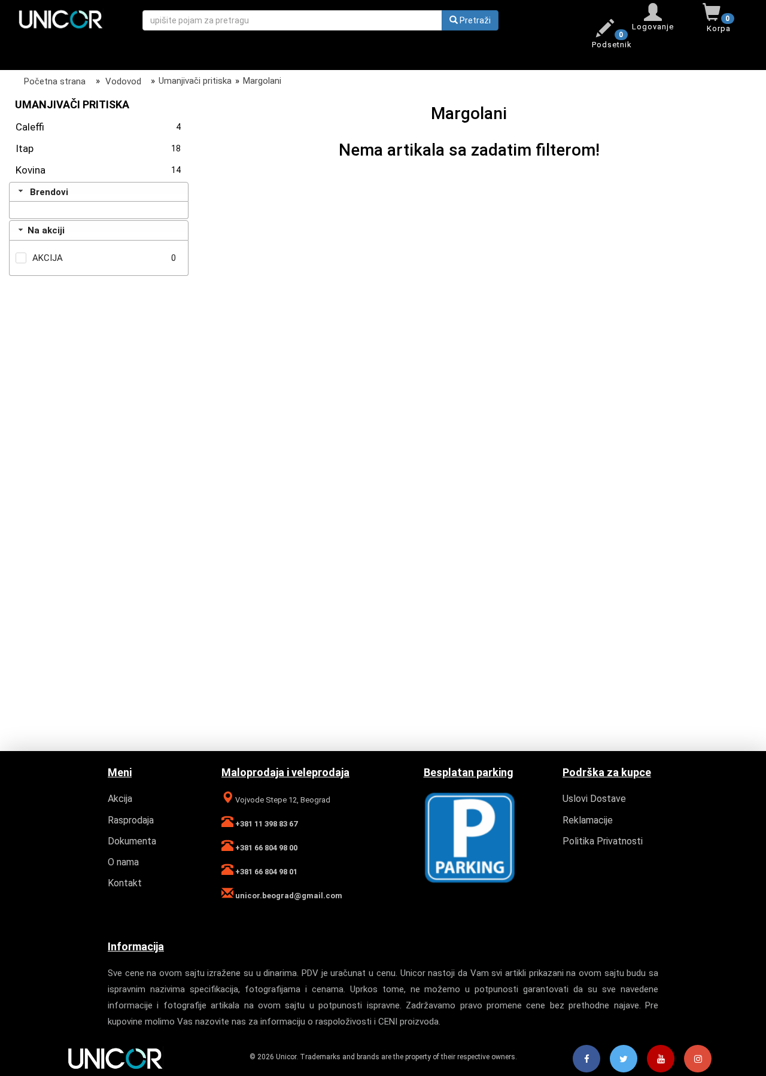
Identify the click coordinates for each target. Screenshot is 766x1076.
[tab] (99, 192)
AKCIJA (47, 258)
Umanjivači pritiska (195, 80)
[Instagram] (697, 1059)
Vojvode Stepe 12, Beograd (281, 799)
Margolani (262, 80)
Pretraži (474, 20)
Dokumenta (132, 841)
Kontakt (125, 883)
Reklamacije (588, 820)
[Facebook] (586, 1059)
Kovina (98, 170)
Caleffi (98, 127)
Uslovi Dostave (594, 798)
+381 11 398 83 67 (265, 823)
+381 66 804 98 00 (265, 847)
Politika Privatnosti (603, 841)
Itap (98, 148)
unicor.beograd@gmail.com (287, 895)
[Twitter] (623, 1059)
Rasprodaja (131, 820)
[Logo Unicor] (71, 18)
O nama (123, 862)
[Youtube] (660, 1059)
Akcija (120, 798)
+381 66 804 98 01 (265, 871)
